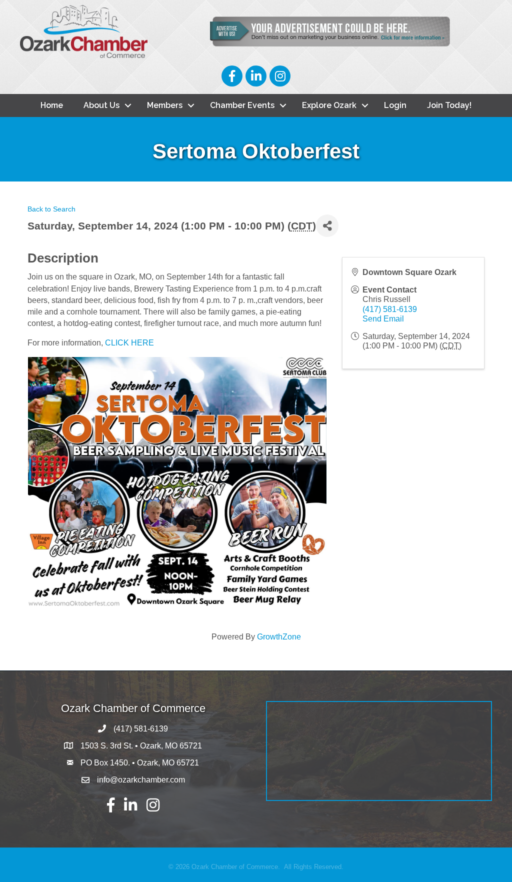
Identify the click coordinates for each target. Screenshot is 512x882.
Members (164, 105)
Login (395, 105)
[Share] (327, 225)
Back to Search (52, 209)
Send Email (383, 318)
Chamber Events (242, 105)
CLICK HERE (129, 342)
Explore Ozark (329, 105)
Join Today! (449, 105)
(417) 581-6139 (389, 309)
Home (51, 105)
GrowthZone (279, 636)
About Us (102, 105)
